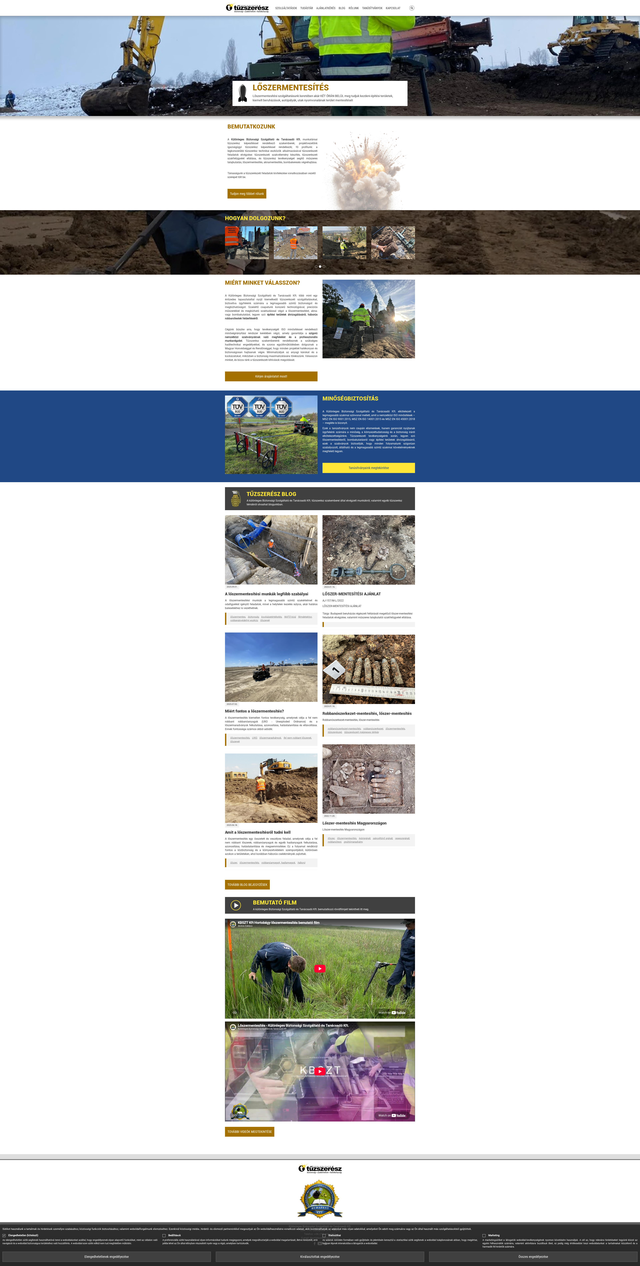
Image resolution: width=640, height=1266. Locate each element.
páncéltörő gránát (382, 838)
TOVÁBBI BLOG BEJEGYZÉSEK (247, 885)
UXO (254, 737)
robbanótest (334, 841)
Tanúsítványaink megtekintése (369, 468)
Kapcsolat (393, 8)
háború (301, 862)
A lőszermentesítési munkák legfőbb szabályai (266, 594)
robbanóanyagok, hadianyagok (278, 862)
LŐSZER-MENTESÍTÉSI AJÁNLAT (351, 594)
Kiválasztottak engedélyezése (320, 1257)
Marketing (494, 1235)
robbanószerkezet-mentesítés (344, 728)
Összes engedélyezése (533, 1257)
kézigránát (364, 838)
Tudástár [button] (306, 8)
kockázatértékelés (271, 616)
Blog (342, 8)
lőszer (233, 862)
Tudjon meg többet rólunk (247, 194)
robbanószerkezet (373, 728)
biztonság (253, 616)
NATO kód (290, 616)
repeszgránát (402, 838)
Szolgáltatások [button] (286, 8)
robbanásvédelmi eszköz (244, 620)
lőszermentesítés (240, 737)
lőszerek (265, 620)
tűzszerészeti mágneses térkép (361, 732)
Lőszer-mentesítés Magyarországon (354, 823)
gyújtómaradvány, (353, 841)
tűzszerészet (335, 732)
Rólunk (354, 8)
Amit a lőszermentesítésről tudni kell (258, 832)
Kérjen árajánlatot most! (271, 376)
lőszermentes (237, 616)
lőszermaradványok (270, 737)
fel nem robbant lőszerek (297, 737)
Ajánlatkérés (325, 8)
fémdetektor (305, 616)
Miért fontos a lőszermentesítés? (254, 711)
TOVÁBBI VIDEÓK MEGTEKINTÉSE (250, 1132)
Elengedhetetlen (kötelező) (23, 1235)
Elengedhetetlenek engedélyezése (106, 1257)
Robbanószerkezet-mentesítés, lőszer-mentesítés (367, 713)
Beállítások (174, 1235)
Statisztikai (334, 1235)
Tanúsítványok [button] (372, 8)
